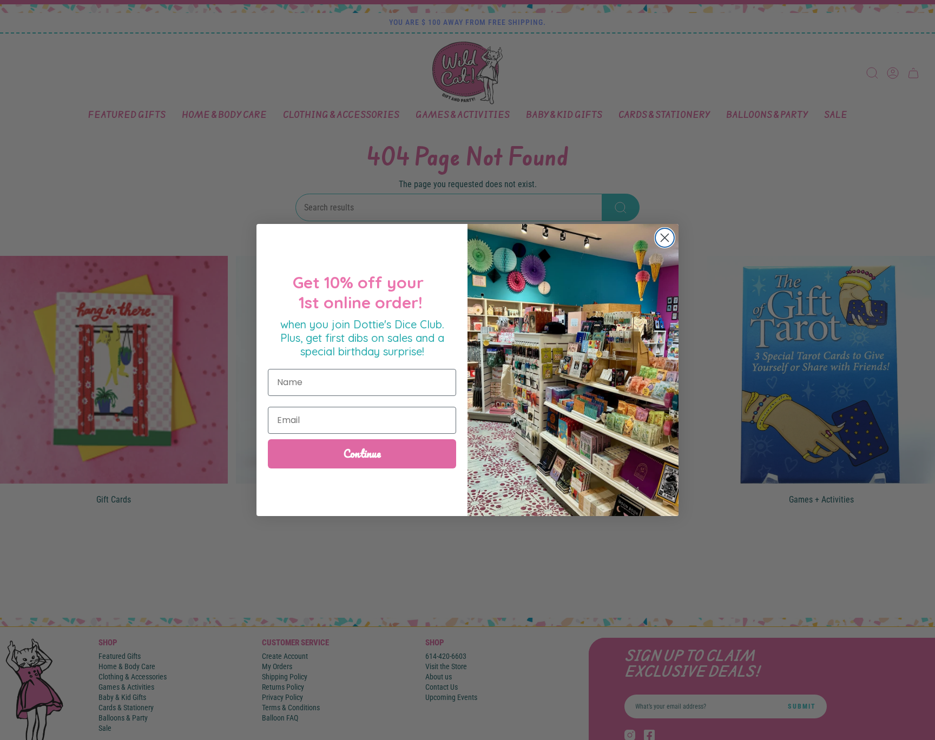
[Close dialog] (664, 237)
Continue (362, 453)
